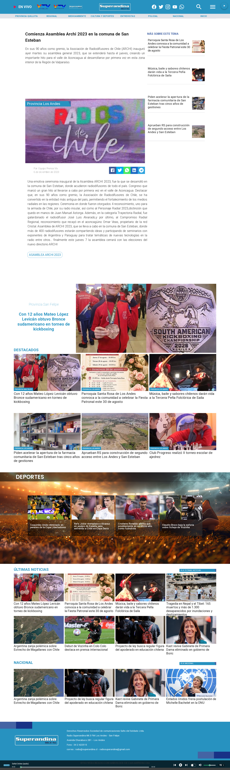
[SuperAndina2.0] (115, 10)
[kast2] (191, 643)
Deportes (37, 498)
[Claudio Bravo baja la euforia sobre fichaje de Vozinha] (137, 519)
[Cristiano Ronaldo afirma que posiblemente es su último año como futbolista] (93, 519)
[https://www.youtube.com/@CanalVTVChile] (174, 10)
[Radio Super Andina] (199, 10)
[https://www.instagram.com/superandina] (168, 10)
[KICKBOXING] (47, 390)
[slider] (21, 767)
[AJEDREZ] (182, 449)
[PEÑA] (182, 390)
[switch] (193, 765)
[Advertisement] (43, 82)
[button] (45, 255)
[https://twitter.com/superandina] (161, 10)
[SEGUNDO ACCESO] (198, 137)
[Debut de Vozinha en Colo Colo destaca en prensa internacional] (90, 643)
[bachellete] (191, 696)
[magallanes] (39, 643)
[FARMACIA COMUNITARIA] (198, 109)
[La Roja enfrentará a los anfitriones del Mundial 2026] (181, 519)
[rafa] (49, 519)
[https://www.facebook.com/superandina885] (154, 10)
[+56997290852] (181, 10)
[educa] (140, 643)
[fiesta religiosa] (198, 52)
